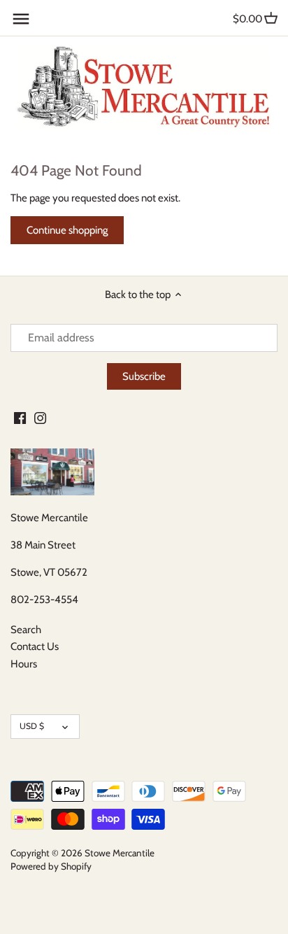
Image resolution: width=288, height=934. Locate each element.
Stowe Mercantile (119, 852)
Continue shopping (67, 230)
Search (25, 629)
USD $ (32, 726)
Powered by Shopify (51, 866)
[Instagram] (40, 417)
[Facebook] (20, 417)
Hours (23, 664)
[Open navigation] (20, 18)
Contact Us (34, 646)
